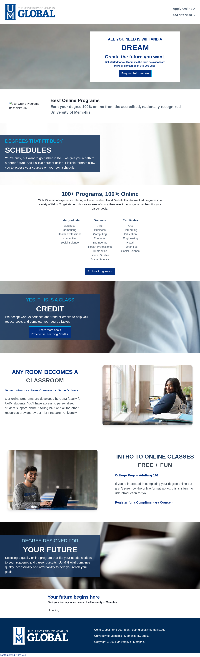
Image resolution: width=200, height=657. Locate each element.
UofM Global (102, 629)
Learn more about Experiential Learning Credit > (50, 332)
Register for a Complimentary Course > (144, 502)
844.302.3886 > (184, 15)
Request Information (135, 73)
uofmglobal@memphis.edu (148, 629)
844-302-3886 (121, 629)
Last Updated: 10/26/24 (13, 655)
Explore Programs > (100, 271)
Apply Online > (184, 8)
